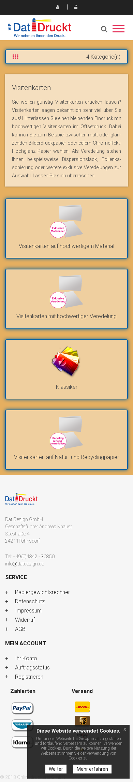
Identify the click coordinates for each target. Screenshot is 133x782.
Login (75, 7)
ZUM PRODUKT (66, 223)
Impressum (28, 610)
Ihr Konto (26, 658)
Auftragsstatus (32, 667)
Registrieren (57, 7)
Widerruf (25, 620)
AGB (20, 629)
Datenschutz (30, 601)
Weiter (56, 769)
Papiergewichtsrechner (42, 592)
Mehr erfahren (92, 769)
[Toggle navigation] (118, 31)
